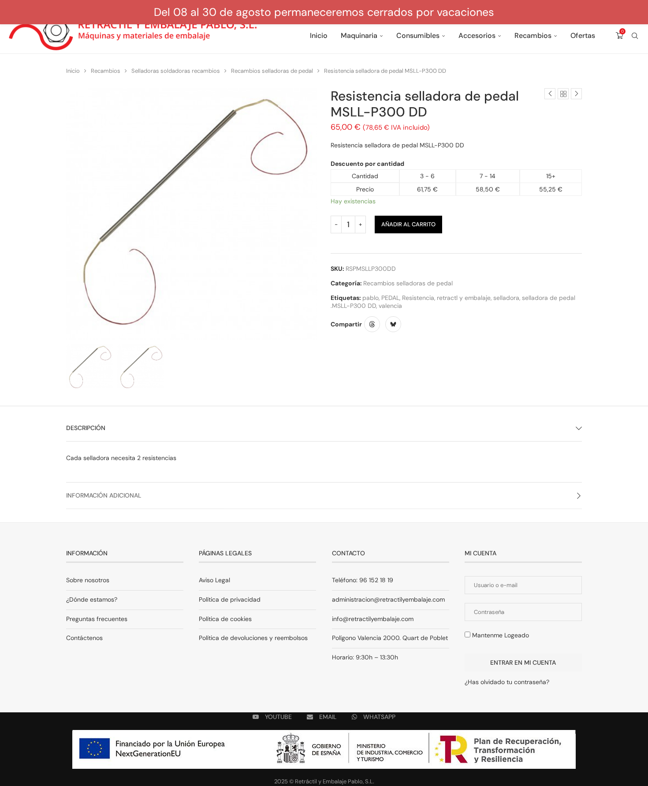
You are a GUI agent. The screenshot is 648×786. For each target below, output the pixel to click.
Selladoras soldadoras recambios (175, 71)
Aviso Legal (214, 580)
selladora (506, 298)
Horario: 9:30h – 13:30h (365, 657)
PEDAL (390, 298)
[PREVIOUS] (75, 366)
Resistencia (418, 298)
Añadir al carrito (408, 224)
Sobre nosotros (87, 580)
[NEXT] (308, 366)
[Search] (634, 35)
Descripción (85, 428)
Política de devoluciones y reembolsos (253, 638)
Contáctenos (84, 638)
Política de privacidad (230, 599)
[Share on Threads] (372, 324)
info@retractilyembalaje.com (372, 619)
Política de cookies (225, 619)
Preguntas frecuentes (96, 619)
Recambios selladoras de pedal (272, 71)
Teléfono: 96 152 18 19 (362, 580)
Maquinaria (359, 35)
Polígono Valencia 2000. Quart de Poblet (390, 638)
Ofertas (582, 35)
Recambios (532, 35)
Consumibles (417, 35)
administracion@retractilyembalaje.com (388, 599)
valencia (390, 306)
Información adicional (104, 495)
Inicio (319, 35)
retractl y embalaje (464, 298)
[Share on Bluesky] (393, 324)
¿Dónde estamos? (91, 599)
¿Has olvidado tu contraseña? (507, 682)
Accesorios (476, 35)
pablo (370, 298)
